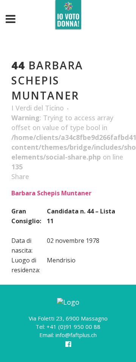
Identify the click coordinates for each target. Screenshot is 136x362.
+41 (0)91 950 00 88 (73, 326)
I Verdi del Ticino (37, 107)
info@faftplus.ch (76, 335)
